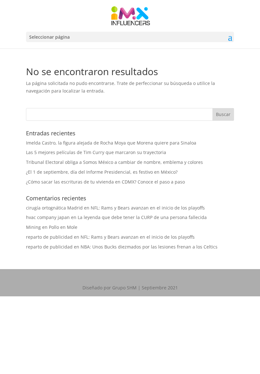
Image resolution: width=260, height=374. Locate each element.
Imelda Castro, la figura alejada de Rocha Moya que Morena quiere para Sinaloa (111, 143)
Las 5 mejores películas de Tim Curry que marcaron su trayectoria (96, 152)
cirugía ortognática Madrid (54, 208)
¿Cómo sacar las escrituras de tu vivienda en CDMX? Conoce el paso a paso (105, 182)
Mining (33, 227)
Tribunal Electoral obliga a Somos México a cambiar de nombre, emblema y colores (114, 162)
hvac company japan (48, 217)
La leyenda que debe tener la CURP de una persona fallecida (142, 217)
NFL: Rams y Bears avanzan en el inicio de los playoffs (148, 208)
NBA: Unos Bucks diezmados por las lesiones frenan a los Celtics (149, 247)
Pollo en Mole (63, 227)
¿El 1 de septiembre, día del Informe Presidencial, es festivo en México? (102, 172)
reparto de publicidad (49, 237)
